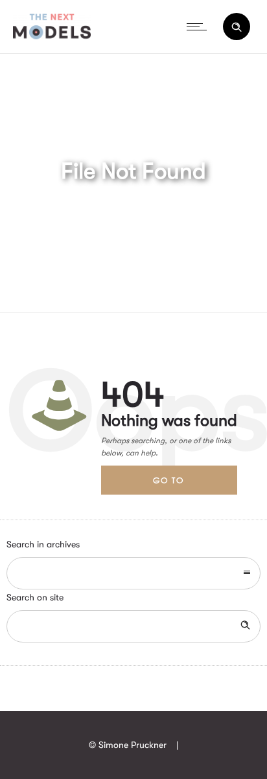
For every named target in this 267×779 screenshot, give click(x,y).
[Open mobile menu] (200, 26)
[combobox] (133, 573)
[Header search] (236, 27)
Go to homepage (179, 484)
